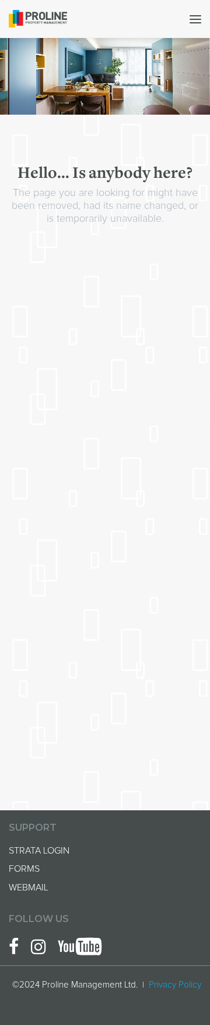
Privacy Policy (175, 985)
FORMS (24, 868)
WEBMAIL (28, 887)
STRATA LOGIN (39, 850)
